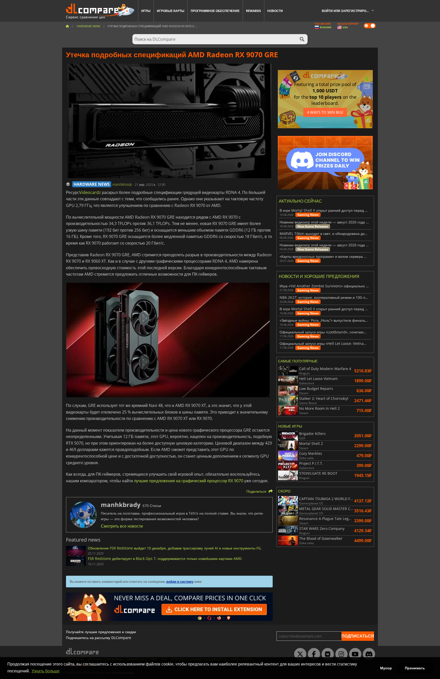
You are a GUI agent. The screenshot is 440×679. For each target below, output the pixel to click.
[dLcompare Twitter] (299, 654)
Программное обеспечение (215, 11)
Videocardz (90, 192)
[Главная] (67, 26)
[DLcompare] (82, 651)
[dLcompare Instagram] (340, 654)
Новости (275, 11)
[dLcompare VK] (326, 654)
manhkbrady (122, 184)
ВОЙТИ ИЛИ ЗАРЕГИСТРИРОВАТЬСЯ (350, 11)
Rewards (253, 11)
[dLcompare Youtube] (354, 654)
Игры (145, 11)
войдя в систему (179, 581)
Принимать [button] (415, 668)
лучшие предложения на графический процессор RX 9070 (188, 481)
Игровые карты (170, 11)
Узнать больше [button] (46, 671)
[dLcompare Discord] (367, 654)
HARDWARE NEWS (92, 184)
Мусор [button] (386, 668)
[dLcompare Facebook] (312, 654)
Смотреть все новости (122, 526)
